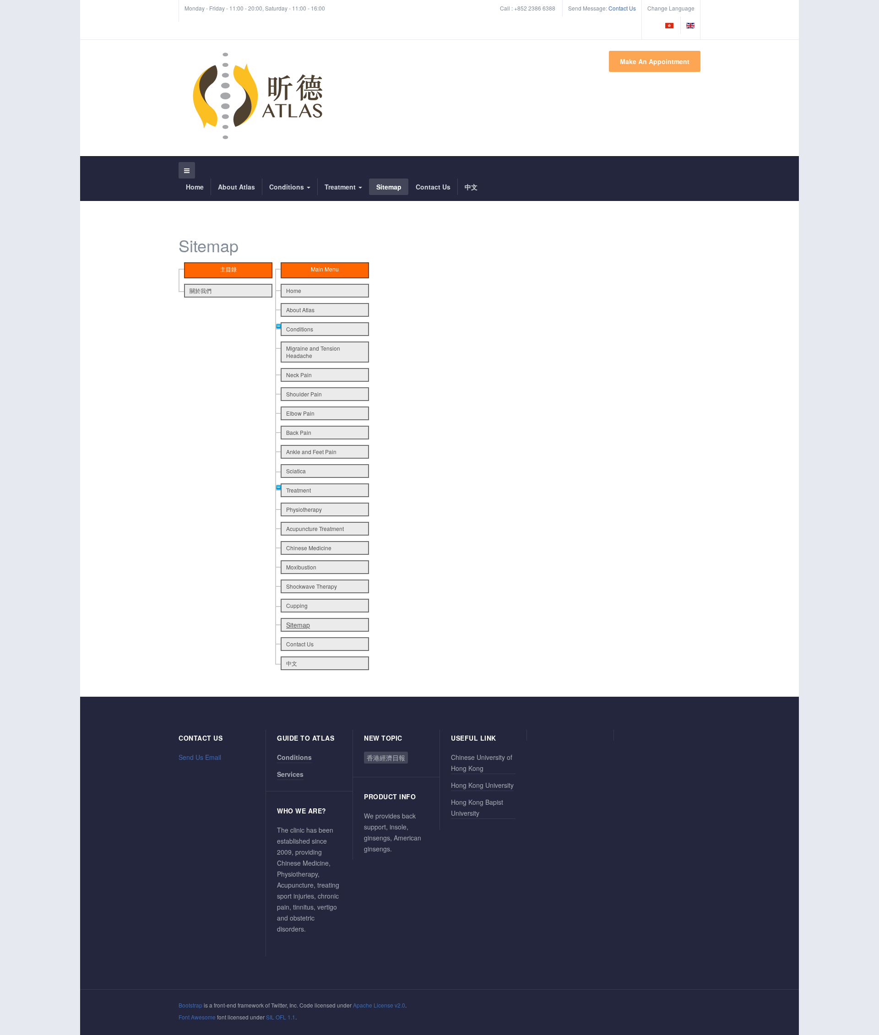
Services (290, 774)
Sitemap (389, 186)
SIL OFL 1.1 (280, 1017)
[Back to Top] (857, 959)
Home (195, 186)
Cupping (297, 605)
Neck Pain (299, 375)
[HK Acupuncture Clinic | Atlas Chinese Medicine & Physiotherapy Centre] (258, 96)
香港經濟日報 (386, 757)
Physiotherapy (304, 509)
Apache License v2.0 (379, 1005)
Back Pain (298, 432)
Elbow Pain (300, 413)
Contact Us (622, 8)
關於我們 (201, 290)
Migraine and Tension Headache (313, 351)
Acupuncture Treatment (315, 528)
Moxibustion (301, 567)
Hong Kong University (482, 785)
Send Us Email (200, 757)
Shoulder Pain (304, 394)
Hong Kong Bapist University (477, 807)
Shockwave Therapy (311, 586)
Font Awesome (197, 1017)
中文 (471, 186)
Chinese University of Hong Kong (481, 763)
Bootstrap (190, 1005)
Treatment (341, 186)
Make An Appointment (654, 61)
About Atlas (236, 186)
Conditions (287, 186)
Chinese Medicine (308, 548)
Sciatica (296, 471)
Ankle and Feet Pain (311, 451)
